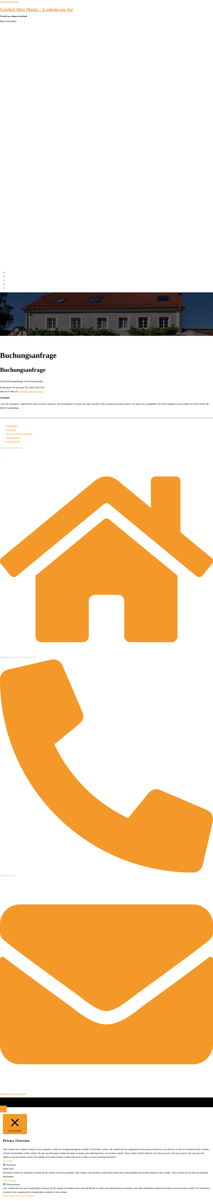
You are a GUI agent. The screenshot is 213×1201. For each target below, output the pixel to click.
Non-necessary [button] (10, 1180)
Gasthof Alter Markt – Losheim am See (36, 9)
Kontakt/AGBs (13, 288)
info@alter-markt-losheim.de (31, 391)
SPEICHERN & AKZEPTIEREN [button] (19, 1196)
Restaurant (11, 276)
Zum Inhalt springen (9, 2)
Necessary (11, 1165)
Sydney (66, 1102)
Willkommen (12, 272)
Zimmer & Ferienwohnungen (19, 280)
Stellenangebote (13, 284)
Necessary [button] (7, 1161)
